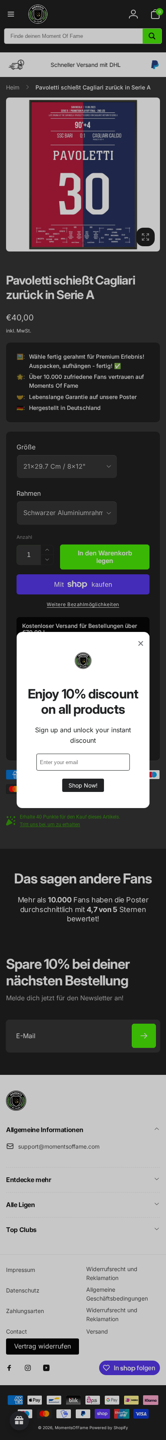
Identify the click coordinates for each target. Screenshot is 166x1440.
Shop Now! (83, 785)
